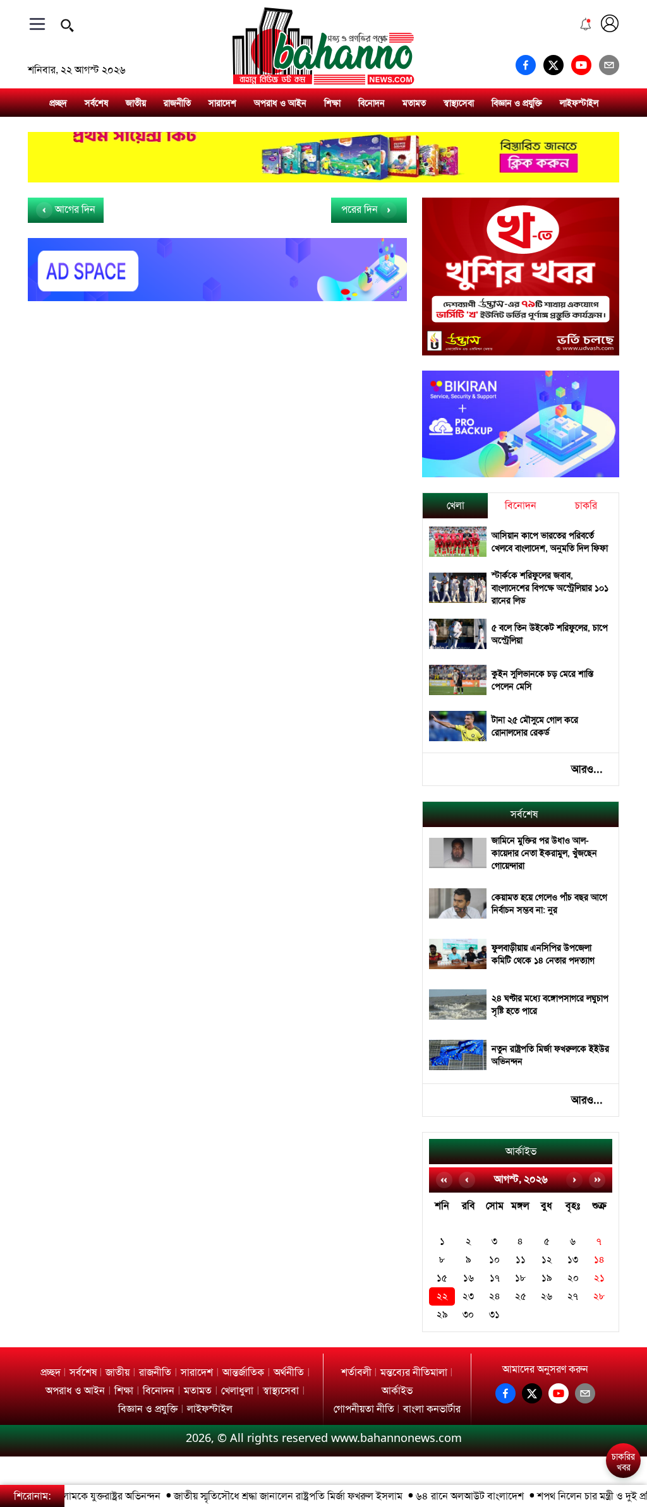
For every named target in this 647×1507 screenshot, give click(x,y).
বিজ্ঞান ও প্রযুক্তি (517, 103)
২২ (442, 1296)
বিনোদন (371, 103)
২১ (599, 1278)
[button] (622, 1426)
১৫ (442, 1278)
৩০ (468, 1314)
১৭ (495, 1278)
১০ (494, 1259)
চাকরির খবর (623, 1462)
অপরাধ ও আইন (280, 103)
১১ (521, 1259)
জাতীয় (136, 103)
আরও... (587, 769)
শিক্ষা (332, 103)
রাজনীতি (177, 103)
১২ (546, 1259)
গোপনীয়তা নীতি (364, 1408)
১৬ (468, 1278)
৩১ (494, 1314)
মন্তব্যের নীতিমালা (413, 1372)
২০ (573, 1278)
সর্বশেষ (96, 103)
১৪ (599, 1259)
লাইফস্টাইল (579, 103)
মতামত (414, 103)
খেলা (455, 505)
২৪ (494, 1296)
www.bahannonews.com (396, 1437)
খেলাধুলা (237, 1390)
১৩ (572, 1259)
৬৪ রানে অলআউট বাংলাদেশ (453, 1496)
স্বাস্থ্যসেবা (459, 103)
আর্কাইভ (520, 1151)
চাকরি (586, 505)
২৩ (468, 1296)
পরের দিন (360, 209)
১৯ (546, 1278)
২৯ (442, 1314)
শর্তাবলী (356, 1372)
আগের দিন (73, 209)
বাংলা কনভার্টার (432, 1408)
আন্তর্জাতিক (243, 1372)
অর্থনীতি (289, 1372)
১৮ (520, 1278)
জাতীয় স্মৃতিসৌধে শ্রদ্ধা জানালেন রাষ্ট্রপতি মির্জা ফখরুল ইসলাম (271, 1496)
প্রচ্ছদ (58, 103)
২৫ (520, 1296)
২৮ (599, 1296)
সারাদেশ (222, 103)
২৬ (546, 1296)
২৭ (572, 1296)
